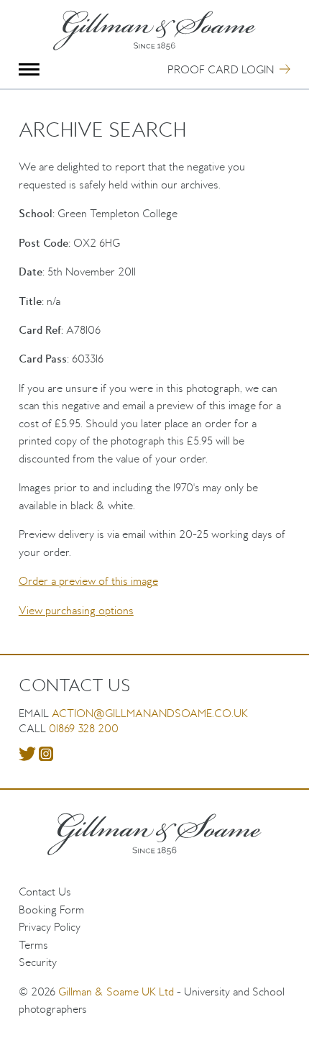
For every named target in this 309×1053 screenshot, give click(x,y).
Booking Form (51, 909)
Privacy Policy (49, 927)
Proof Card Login (220, 69)
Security (38, 962)
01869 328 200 (84, 728)
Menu (29, 69)
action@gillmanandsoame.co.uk (150, 713)
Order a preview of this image (88, 581)
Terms (33, 945)
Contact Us (45, 891)
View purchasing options (76, 610)
